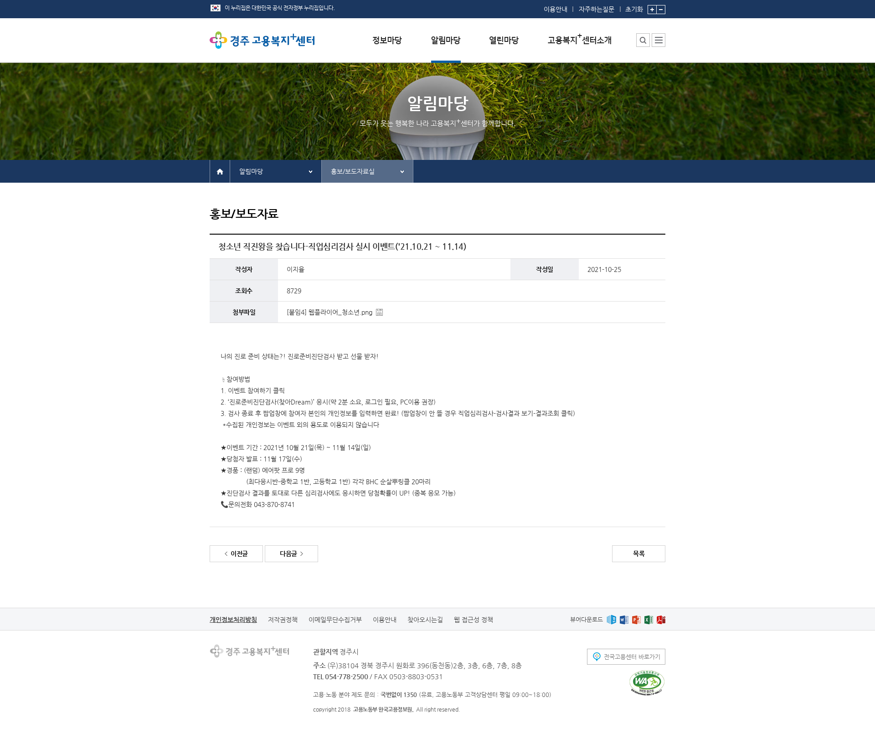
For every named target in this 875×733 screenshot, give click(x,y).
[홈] (220, 170)
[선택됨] (446, 47)
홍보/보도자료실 (353, 171)
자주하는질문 (596, 9)
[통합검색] (643, 40)
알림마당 (251, 171)
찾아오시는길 (425, 619)
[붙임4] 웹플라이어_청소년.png (329, 312)
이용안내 (555, 9)
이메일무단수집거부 (335, 619)
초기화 (634, 9)
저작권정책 (283, 619)
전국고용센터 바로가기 (632, 656)
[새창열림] (611, 619)
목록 (638, 553)
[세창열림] (646, 683)
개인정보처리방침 (233, 619)
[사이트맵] (658, 40)
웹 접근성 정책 (473, 619)
